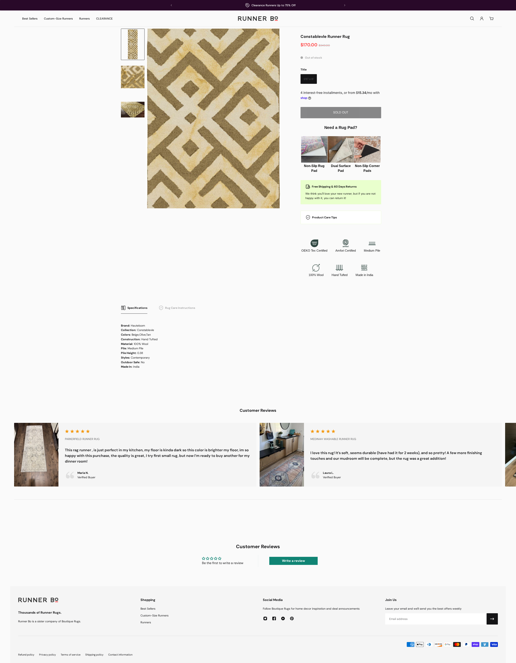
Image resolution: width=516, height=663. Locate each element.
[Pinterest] (291, 618)
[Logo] (258, 18)
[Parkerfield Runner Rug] (135, 455)
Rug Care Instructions (180, 308)
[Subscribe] (492, 619)
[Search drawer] (472, 18)
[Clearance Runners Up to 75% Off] (258, 5)
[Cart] (491, 18)
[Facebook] (274, 618)
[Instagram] (265, 618)
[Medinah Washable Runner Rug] (381, 455)
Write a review (293, 561)
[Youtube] (283, 618)
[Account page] (482, 18)
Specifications (137, 308)
